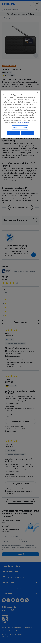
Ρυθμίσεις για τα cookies (19, 127)
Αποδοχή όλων (27, 133)
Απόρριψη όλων (12, 133)
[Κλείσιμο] (36, 92)
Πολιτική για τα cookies (23, 122)
